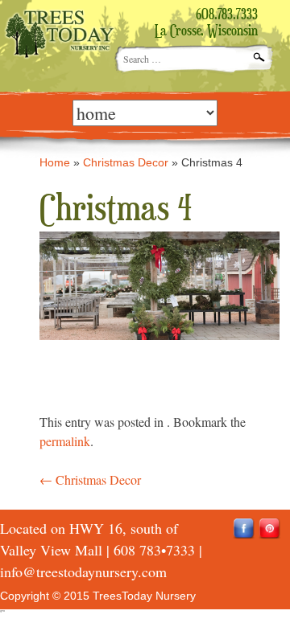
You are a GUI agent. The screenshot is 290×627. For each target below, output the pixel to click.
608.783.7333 (227, 15)
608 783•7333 (154, 549)
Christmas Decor (125, 162)
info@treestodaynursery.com (83, 571)
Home (54, 162)
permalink (64, 440)
